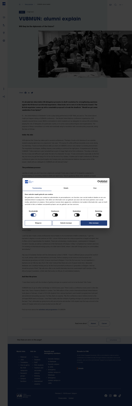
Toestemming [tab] (37, 188)
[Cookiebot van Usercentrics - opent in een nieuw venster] (98, 181)
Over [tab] (95, 188)
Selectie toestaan (66, 223)
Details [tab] (66, 188)
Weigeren (38, 223)
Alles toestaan (94, 223)
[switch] (55, 214)
